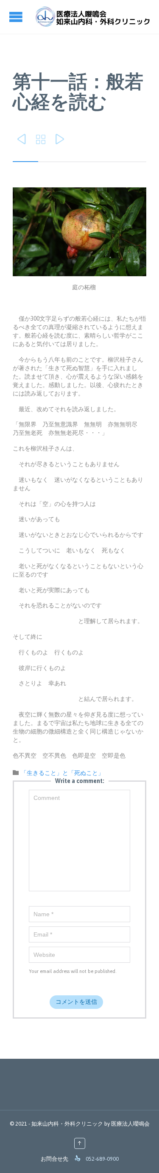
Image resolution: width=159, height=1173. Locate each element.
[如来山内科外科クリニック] (92, 17)
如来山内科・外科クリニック (67, 1124)
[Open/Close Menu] (17, 16)
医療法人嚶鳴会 (130, 1124)
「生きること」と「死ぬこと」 (62, 772)
